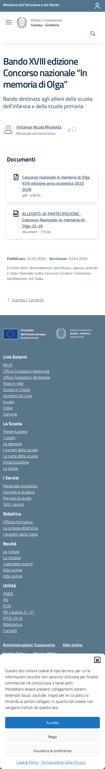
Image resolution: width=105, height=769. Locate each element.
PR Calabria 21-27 (18, 612)
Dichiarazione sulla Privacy (63, 762)
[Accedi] (97, 6)
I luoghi (9, 437)
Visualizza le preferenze (52, 751)
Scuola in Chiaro (16, 389)
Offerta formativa (18, 522)
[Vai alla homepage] (22, 22)
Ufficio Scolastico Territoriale (26, 377)
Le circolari (12, 558)
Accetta (52, 723)
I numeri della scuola (20, 450)
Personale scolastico (20, 486)
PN (5, 600)
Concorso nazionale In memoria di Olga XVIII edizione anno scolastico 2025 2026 (56, 183)
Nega (52, 737)
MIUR (7, 365)
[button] (97, 659)
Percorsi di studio (17, 498)
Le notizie (11, 551)
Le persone (12, 444)
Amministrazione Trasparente (29, 645)
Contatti (10, 630)
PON (7, 606)
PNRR (8, 594)
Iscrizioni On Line (17, 396)
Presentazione (15, 431)
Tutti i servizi (13, 504)
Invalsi (8, 402)
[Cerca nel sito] (93, 34)
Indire (7, 408)
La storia (10, 468)
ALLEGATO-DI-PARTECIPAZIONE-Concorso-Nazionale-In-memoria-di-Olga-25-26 (54, 220)
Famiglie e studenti (19, 492)
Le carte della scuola (20, 456)
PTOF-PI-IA (13, 618)
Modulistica (12, 624)
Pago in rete (13, 383)
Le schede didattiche (20, 528)
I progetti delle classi (20, 534)
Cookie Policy (28, 762)
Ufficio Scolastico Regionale (26, 371)
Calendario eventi (18, 564)
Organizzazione (16, 462)
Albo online (12, 570)
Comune (10, 414)
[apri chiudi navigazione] (9, 23)
